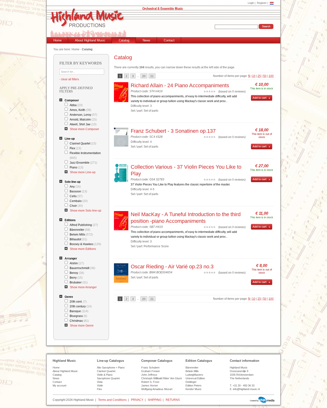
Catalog (124, 40)
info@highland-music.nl (246, 389)
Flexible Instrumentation (85, 155)
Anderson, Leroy (83, 114)
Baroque (79, 311)
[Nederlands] (272, 2)
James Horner (149, 385)
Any (75, 186)
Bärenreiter (80, 229)
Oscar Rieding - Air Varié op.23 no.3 (172, 267)
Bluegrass (78, 316)
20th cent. (78, 301)
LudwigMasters (194, 374)
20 (144, 76)
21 (152, 76)
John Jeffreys (149, 374)
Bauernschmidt (82, 268)
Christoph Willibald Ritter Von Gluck (161, 378)
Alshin (77, 263)
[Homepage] (164, 23)
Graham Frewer (150, 371)
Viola (99, 381)
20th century (81, 306)
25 (259, 76)
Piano (76, 167)
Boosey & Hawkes (85, 244)
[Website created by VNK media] (262, 400)
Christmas (79, 320)
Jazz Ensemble (83, 162)
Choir (76, 205)
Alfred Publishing (84, 225)
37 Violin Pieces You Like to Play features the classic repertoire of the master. (180, 184)
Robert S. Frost (150, 381)
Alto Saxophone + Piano (110, 367)
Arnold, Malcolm (83, 119)
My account (59, 385)
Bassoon (78, 191)
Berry (76, 277)
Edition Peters (194, 385)
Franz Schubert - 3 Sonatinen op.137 (173, 131)
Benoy (77, 273)
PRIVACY (137, 400)
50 (264, 76)
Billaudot (78, 239)
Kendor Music (194, 389)
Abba (76, 105)
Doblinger (191, 381)
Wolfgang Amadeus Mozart (156, 389)
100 (271, 76)
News (146, 40)
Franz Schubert (150, 367)
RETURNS (173, 400)
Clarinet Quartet (83, 143)
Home (57, 40)
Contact (169, 40)
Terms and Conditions (112, 400)
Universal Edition (195, 378)
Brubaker (79, 282)
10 (253, 76)
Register (262, 2)
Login (251, 2)
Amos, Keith (80, 110)
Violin (100, 385)
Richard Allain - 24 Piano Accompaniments (180, 85)
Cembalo (79, 201)
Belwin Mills (81, 234)
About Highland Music (90, 40)
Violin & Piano (105, 374)
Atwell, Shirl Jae (83, 124)
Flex (75, 148)
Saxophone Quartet (108, 378)
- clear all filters (69, 79)
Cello (76, 196)
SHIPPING (154, 400)
